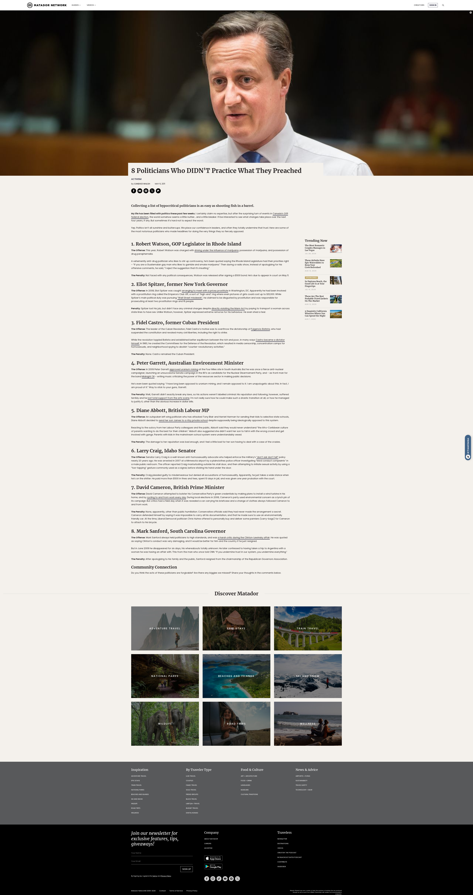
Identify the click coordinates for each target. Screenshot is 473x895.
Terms (240, 464)
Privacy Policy (251, 464)
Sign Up (261, 457)
